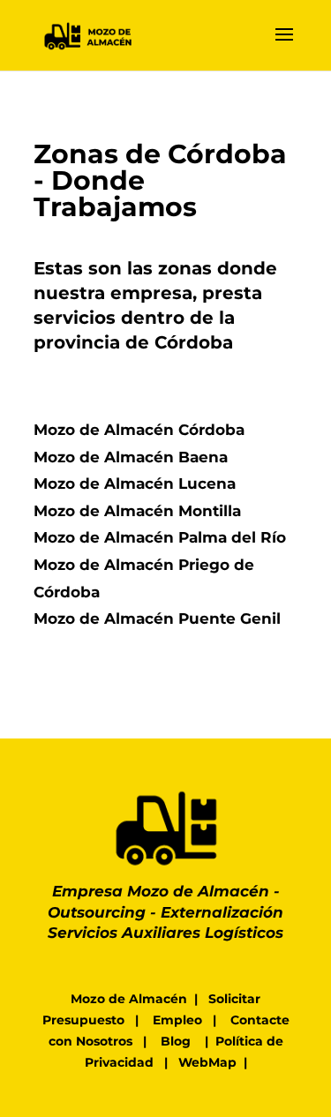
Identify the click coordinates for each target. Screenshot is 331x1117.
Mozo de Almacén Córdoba (139, 430)
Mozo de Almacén (129, 999)
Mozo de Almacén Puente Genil (157, 618)
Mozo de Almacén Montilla (137, 511)
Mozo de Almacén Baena (131, 457)
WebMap (207, 1062)
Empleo (177, 1020)
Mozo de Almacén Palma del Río (160, 537)
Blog (176, 1041)
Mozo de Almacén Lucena (135, 483)
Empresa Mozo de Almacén (160, 891)
